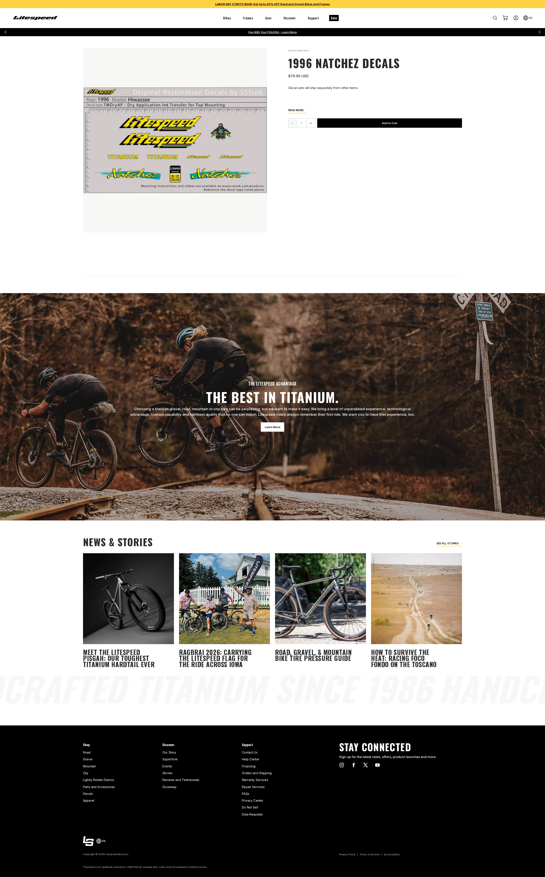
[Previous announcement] (5, 32)
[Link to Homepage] (88, 841)
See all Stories (447, 543)
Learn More (272, 427)
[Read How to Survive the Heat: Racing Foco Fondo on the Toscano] (416, 611)
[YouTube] (377, 765)
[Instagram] (341, 765)
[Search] (495, 17)
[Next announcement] (539, 32)
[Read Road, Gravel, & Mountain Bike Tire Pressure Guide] (320, 611)
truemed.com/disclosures (191, 867)
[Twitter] (365, 765)
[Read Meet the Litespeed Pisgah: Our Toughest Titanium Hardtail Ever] (128, 611)
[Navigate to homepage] (35, 18)
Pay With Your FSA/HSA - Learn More (272, 32)
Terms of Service (370, 854)
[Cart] (505, 17)
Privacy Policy (347, 854)
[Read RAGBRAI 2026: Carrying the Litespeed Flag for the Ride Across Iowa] (224, 611)
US (530, 17)
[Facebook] (353, 765)
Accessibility (391, 854)
